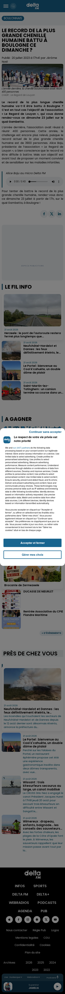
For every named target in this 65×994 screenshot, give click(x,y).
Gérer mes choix (32, 555)
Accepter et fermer (32, 543)
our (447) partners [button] (21, 447)
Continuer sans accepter (45, 432)
